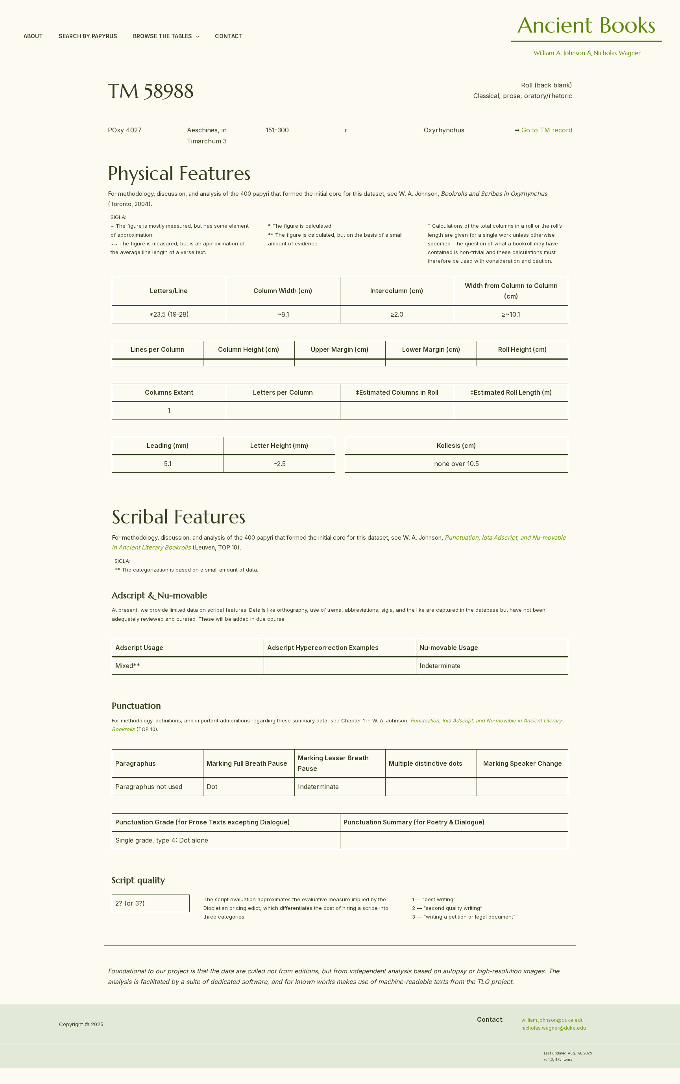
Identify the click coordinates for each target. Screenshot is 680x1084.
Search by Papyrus (88, 36)
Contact (229, 36)
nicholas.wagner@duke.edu (553, 1028)
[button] (195, 36)
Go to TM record (546, 130)
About (33, 36)
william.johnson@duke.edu (552, 1020)
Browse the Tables (162, 36)
